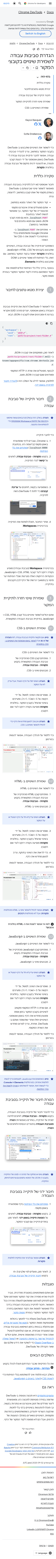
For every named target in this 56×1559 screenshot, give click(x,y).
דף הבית (50, 43)
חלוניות (12, 43)
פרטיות (42, 1546)
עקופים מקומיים (45, 1395)
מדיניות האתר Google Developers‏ (19, 1451)
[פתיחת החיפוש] (20, 3)
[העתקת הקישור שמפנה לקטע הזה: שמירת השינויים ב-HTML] (12, 781)
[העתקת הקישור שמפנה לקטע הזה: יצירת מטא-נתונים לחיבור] (51, 297)
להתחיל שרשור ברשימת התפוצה (36, 1338)
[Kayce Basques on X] (39, 125)
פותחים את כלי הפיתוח (36, 1204)
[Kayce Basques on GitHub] (35, 125)
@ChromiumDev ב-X (44, 1520)
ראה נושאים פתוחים (45, 1482)
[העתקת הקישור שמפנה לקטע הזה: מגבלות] (39, 1284)
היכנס (6, 3)
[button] (28, 925)
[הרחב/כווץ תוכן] (37, 77)
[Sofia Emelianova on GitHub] (39, 138)
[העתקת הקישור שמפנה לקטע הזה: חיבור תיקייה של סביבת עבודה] (41, 406)
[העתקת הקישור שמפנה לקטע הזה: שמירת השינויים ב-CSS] (14, 628)
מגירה (15, 1085)
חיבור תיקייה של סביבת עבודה (25, 1275)
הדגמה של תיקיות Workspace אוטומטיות (29, 421)
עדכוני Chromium (46, 1494)
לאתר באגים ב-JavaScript (27, 1378)
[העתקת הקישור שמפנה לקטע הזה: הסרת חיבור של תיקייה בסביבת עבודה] (41, 1104)
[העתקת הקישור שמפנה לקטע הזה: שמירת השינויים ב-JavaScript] (5, 937)
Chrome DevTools (30, 12)
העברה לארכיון (47, 1503)
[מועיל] (38, 49)
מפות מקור (19, 1312)
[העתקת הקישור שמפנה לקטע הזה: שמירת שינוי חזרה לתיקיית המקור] (41, 605)
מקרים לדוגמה (47, 1499)
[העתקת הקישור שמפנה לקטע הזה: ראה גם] (39, 1387)
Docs (50, 12)
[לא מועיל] (34, 49)
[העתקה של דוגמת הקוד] (51, 323)
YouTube (50, 1525)
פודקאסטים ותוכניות (45, 1508)
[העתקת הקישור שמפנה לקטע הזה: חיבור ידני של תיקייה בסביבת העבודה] (39, 1196)
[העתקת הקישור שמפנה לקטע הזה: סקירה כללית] (31, 176)
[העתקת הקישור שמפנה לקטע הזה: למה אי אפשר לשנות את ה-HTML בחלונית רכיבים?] (43, 927)
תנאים (51, 1546)
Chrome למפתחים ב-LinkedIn (40, 1529)
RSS (52, 1534)
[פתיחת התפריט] (50, 3)
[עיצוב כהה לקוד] (47, 323)
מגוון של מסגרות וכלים (15, 1322)
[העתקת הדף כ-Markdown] (27, 67)
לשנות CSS (48, 1378)
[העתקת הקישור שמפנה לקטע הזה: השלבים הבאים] (27, 1355)
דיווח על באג (48, 1477)
